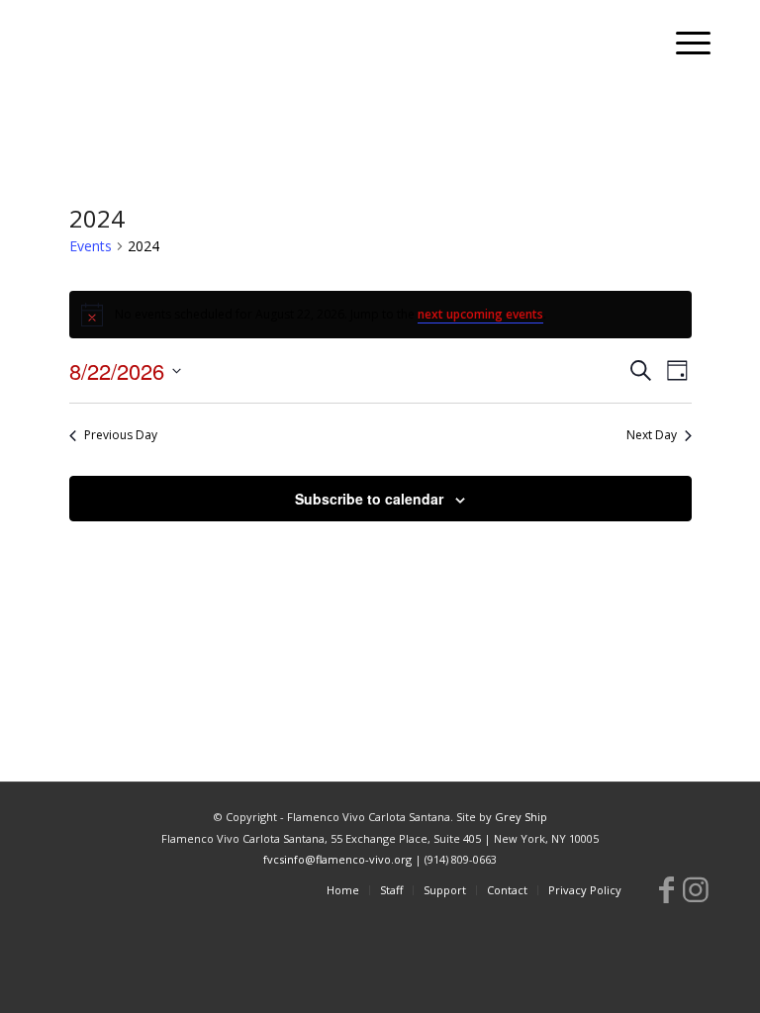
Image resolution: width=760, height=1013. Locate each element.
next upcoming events (480, 314)
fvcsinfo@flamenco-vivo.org (337, 859)
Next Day (651, 435)
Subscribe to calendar (369, 498)
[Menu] (683, 44)
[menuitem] (683, 44)
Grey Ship (521, 816)
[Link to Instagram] (696, 889)
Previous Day (120, 435)
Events (90, 245)
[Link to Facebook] (666, 889)
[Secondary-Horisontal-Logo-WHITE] (183, 44)
